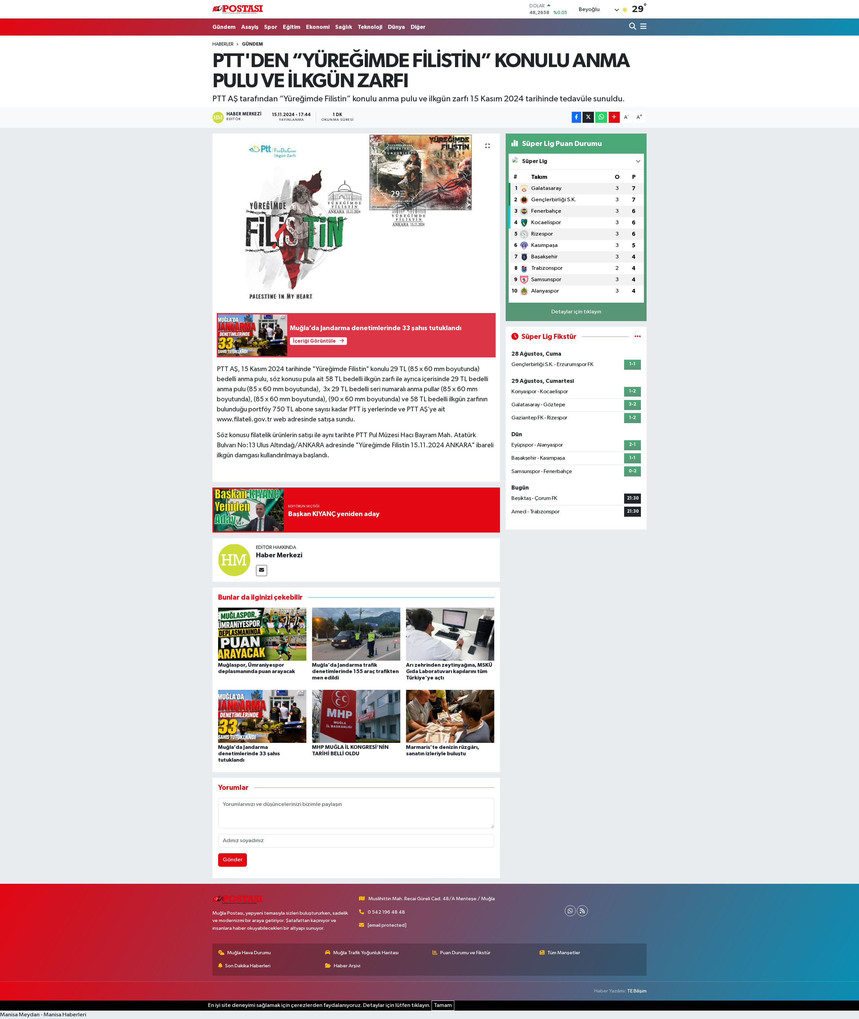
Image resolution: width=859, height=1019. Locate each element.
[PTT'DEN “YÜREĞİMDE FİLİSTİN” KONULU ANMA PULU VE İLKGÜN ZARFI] (356, 218)
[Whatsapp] (570, 910)
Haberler (223, 44)
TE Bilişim (637, 990)
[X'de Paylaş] (588, 117)
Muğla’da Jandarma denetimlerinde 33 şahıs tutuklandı (249, 754)
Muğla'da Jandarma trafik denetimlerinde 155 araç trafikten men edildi (355, 671)
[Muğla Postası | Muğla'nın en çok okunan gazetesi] (237, 9)
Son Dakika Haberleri (247, 965)
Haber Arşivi (347, 965)
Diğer (418, 27)
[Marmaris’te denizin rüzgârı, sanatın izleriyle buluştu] (450, 716)
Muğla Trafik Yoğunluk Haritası (366, 952)
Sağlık (343, 27)
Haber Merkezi (279, 555)
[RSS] (582, 910)
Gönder (233, 860)
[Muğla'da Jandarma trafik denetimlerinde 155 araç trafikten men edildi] (356, 634)
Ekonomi (318, 27)
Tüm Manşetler (563, 952)
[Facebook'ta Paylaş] (576, 117)
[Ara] (633, 27)
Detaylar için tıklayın (576, 312)
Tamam (443, 1005)
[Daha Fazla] (614, 117)
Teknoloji (370, 27)
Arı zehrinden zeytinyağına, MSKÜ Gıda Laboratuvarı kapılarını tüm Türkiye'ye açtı (449, 671)
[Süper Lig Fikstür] (638, 337)
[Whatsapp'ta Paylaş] (601, 117)
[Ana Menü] (642, 27)
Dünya (396, 27)
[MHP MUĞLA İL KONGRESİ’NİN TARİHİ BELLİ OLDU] (356, 716)
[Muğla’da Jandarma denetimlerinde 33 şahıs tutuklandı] (262, 716)
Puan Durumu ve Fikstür (465, 952)
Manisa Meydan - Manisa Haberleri (43, 1015)
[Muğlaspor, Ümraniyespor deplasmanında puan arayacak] (262, 634)
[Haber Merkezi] (234, 560)
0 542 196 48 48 (386, 912)
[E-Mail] (261, 570)
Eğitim (291, 27)
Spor (270, 27)
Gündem (224, 27)
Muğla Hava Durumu (249, 952)
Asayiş (249, 27)
